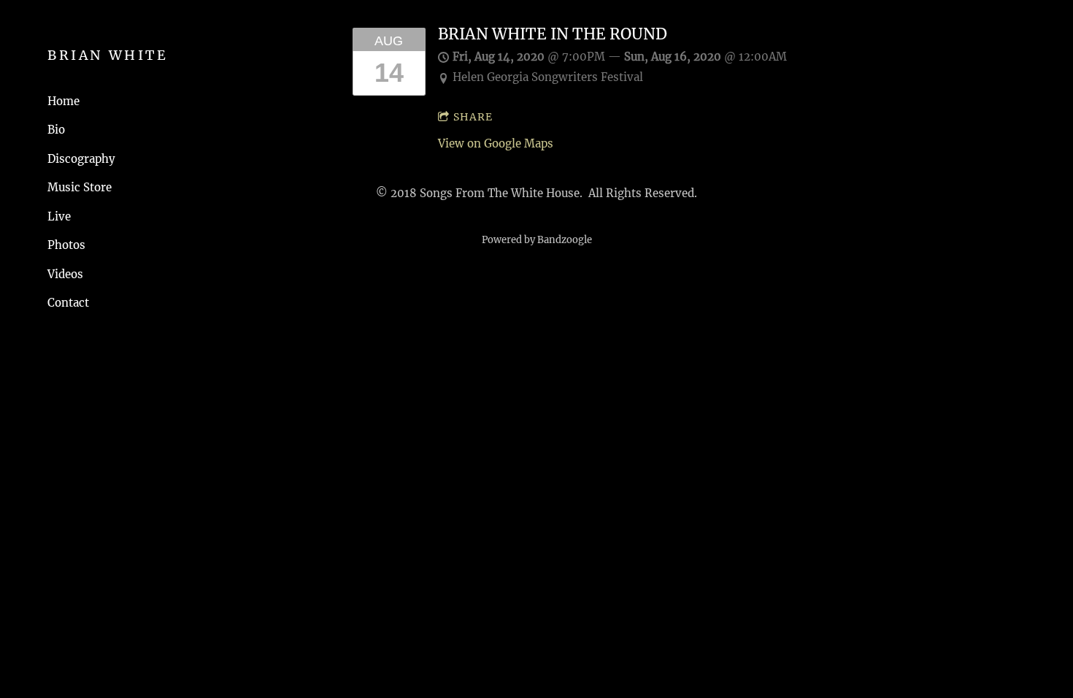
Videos (65, 274)
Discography (81, 159)
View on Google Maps (495, 143)
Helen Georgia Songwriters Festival (548, 77)
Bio (56, 130)
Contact (68, 303)
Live (59, 216)
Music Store (79, 187)
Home (63, 101)
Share (473, 116)
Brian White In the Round (552, 34)
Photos (66, 245)
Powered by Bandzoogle (537, 239)
